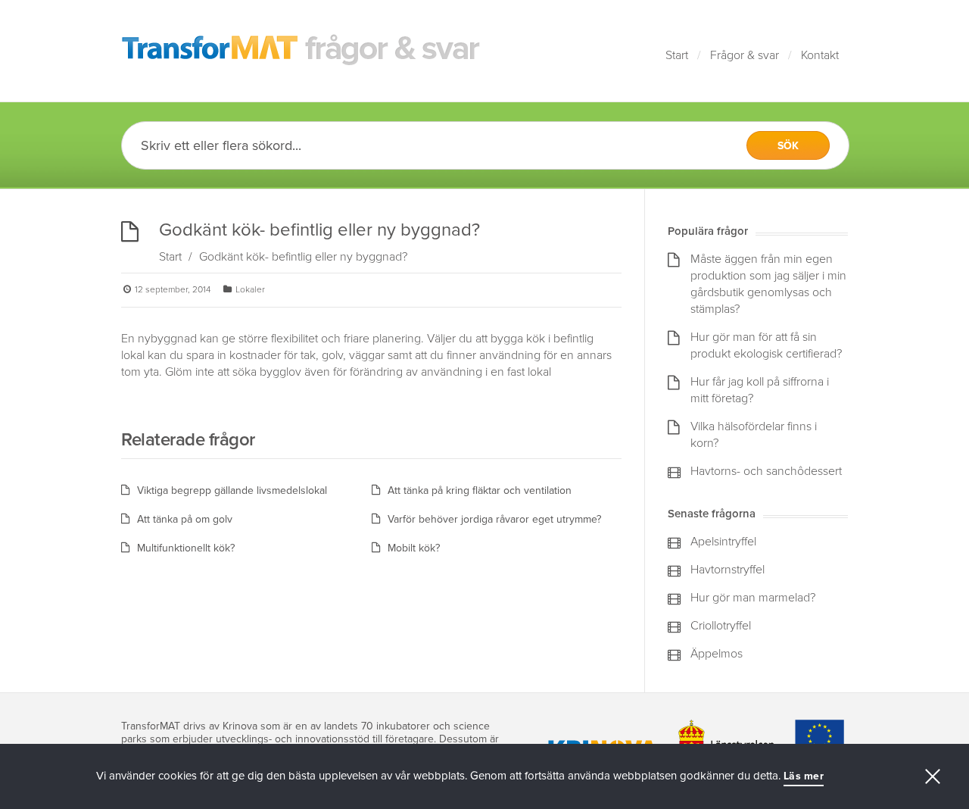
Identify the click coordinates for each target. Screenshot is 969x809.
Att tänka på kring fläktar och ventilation (480, 490)
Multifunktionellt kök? (186, 548)
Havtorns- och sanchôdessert (766, 471)
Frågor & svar (744, 55)
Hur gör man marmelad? (752, 597)
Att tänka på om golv (184, 519)
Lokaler (250, 289)
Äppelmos (716, 653)
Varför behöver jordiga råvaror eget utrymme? (494, 519)
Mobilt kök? (414, 548)
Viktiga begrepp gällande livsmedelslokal (232, 490)
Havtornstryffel (727, 569)
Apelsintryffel (723, 541)
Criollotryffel (720, 625)
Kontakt (820, 55)
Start (676, 55)
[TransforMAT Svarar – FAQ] (301, 51)
